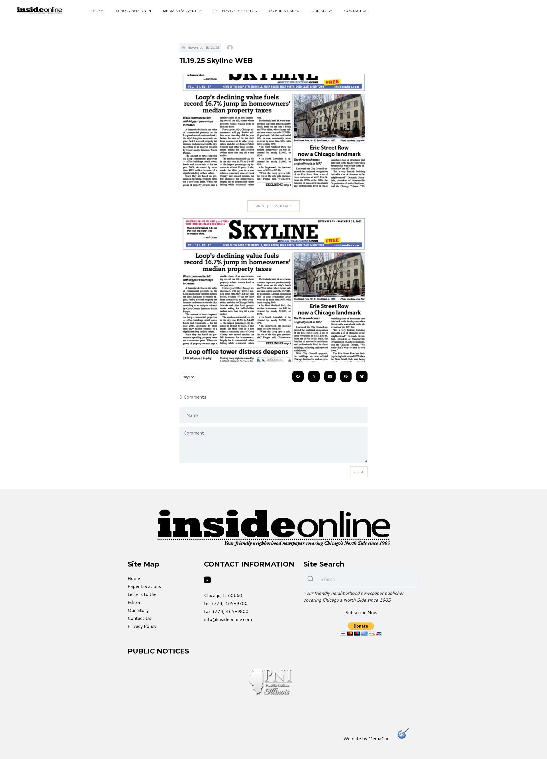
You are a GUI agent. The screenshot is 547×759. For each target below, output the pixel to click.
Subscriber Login (133, 11)
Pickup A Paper (284, 11)
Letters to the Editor (235, 11)
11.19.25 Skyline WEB (216, 60)
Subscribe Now (361, 612)
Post (359, 472)
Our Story (321, 11)
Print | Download (273, 206)
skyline (189, 377)
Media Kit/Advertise (182, 11)
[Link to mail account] (207, 580)
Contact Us (355, 11)
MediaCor (378, 738)
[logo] (39, 10)
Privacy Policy (142, 626)
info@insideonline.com (228, 619)
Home (98, 11)
